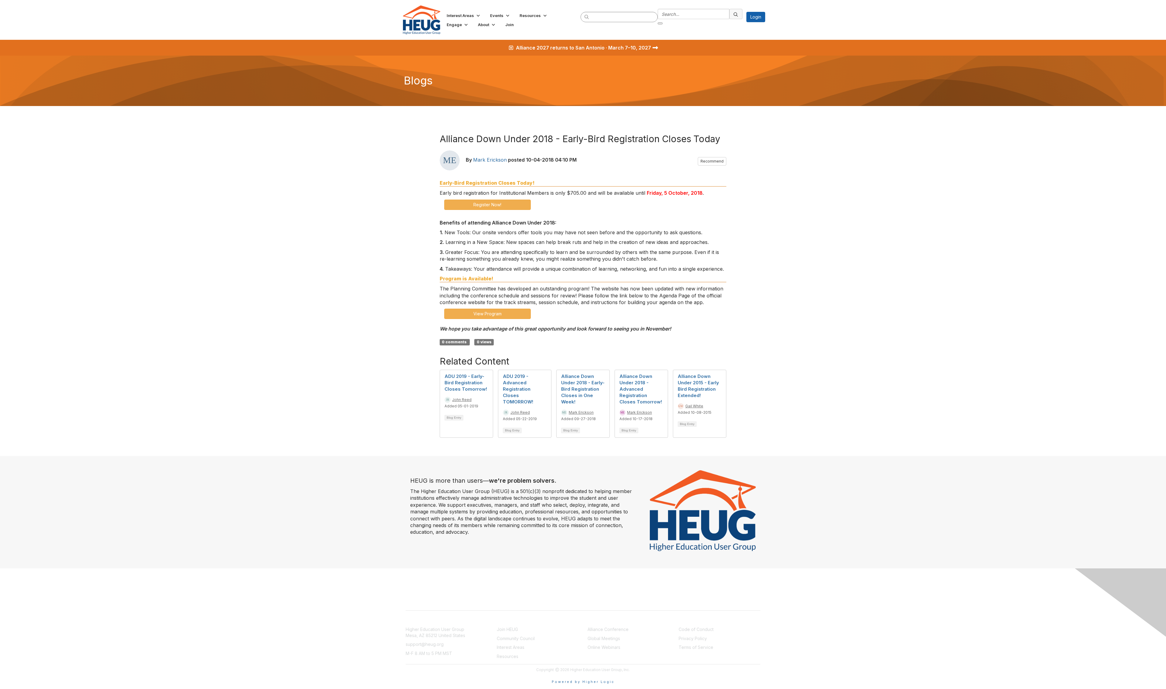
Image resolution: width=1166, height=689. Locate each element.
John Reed (462, 399)
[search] (587, 17)
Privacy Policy (693, 638)
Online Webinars (604, 647)
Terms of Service (696, 647)
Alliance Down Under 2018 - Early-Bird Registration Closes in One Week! (583, 389)
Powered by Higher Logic (583, 682)
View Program (487, 313)
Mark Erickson (490, 160)
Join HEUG (507, 629)
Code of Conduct (696, 629)
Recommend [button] (712, 161)
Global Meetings (604, 638)
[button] (464, 15)
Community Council (516, 638)
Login (755, 16)
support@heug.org (425, 644)
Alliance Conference (608, 629)
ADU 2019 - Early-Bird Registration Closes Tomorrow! (466, 382)
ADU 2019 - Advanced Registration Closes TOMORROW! (518, 389)
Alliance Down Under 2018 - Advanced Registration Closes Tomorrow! (640, 389)
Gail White (694, 406)
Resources (507, 656)
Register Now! (487, 204)
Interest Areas (510, 647)
